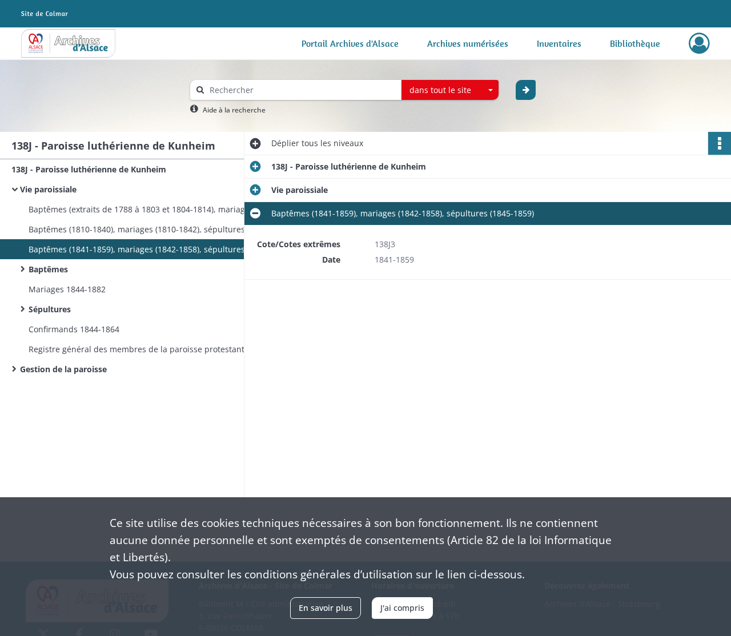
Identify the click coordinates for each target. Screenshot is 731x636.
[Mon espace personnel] (699, 43)
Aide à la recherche (234, 110)
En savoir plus (325, 607)
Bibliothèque (635, 43)
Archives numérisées (467, 43)
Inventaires (559, 43)
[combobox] (450, 90)
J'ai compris (402, 607)
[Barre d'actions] (719, 143)
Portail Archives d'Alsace (350, 43)
